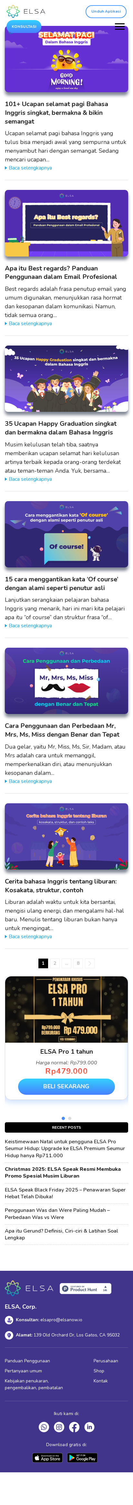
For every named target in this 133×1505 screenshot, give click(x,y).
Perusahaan (106, 1361)
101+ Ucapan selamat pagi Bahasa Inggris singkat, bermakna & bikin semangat (56, 113)
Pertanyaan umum (23, 1371)
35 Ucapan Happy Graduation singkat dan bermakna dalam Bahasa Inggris (61, 428)
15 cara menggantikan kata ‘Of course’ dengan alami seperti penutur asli (61, 583)
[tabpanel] (66, 1038)
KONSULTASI (24, 26)
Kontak (101, 1381)
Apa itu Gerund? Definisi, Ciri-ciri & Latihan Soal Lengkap (61, 1234)
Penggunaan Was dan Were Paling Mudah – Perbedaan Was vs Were (57, 1214)
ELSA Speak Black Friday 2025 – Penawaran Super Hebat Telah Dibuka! (65, 1193)
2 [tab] (69, 1118)
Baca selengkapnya (30, 167)
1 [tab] (63, 1118)
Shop (99, 1371)
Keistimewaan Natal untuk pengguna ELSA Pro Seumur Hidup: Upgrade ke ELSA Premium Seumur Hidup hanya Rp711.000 (65, 1148)
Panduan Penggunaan (27, 1361)
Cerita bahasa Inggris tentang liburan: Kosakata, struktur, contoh (61, 886)
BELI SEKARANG (66, 1086)
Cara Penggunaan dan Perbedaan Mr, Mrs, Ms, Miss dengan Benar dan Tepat (62, 730)
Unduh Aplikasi (106, 11)
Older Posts (90, 963)
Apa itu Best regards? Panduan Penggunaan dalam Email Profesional (61, 272)
